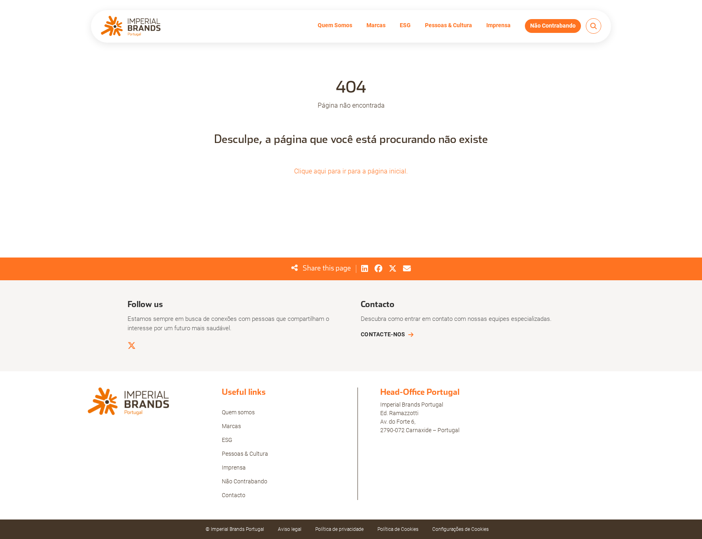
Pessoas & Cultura (448, 25)
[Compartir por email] (407, 268)
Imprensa (498, 25)
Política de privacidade (339, 529)
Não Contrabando (553, 25)
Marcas (376, 25)
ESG (405, 25)
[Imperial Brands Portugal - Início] (130, 26)
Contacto (233, 495)
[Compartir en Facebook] (378, 268)
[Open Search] (593, 26)
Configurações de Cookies (460, 529)
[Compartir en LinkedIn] (364, 268)
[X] (132, 346)
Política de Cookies (397, 529)
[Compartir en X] (392, 268)
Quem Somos (335, 25)
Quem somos (238, 412)
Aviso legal (289, 529)
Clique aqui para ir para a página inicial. (351, 171)
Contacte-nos (383, 334)
